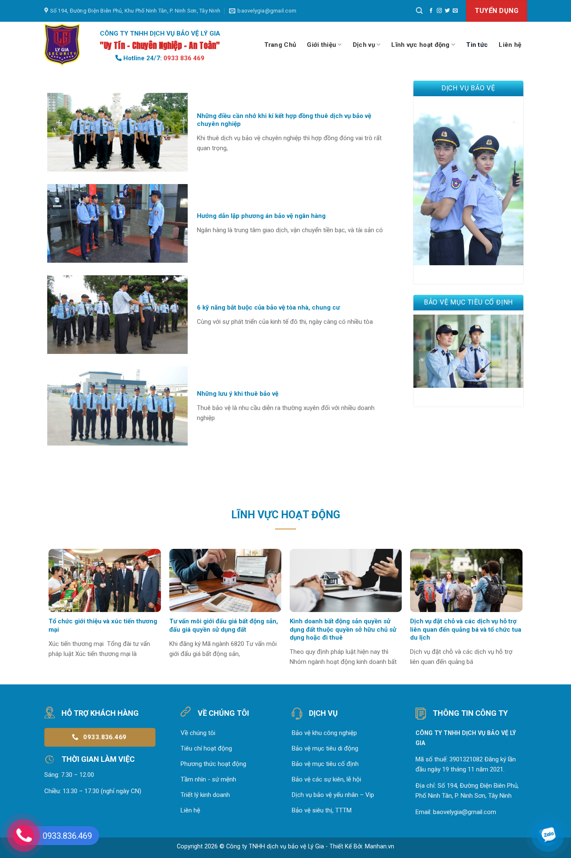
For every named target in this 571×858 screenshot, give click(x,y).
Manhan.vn (379, 846)
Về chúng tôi (198, 733)
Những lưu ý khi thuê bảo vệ (237, 393)
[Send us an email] (455, 11)
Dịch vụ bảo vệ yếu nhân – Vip (333, 795)
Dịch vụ (364, 45)
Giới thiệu (321, 45)
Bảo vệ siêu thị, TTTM (322, 810)
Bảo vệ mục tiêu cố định (325, 764)
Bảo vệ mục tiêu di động (325, 748)
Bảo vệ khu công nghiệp (324, 733)
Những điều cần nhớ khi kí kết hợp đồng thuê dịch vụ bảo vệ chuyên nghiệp (284, 120)
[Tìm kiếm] (419, 11)
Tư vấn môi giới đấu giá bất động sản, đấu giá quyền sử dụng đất (223, 625)
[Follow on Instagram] (439, 11)
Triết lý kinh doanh (205, 795)
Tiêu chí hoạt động (206, 748)
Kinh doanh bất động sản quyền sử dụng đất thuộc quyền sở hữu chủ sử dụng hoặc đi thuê (343, 629)
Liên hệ (510, 45)
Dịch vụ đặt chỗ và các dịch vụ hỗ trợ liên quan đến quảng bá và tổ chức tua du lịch (465, 629)
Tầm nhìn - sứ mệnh (208, 779)
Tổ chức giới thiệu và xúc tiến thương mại (102, 625)
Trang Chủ (280, 45)
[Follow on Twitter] (447, 11)
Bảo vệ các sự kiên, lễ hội (326, 779)
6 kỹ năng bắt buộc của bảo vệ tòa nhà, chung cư (268, 307)
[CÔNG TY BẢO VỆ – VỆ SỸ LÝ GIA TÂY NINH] (63, 45)
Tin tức (477, 45)
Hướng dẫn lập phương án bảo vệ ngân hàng (261, 216)
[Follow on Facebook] (430, 11)
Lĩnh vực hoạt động (420, 45)
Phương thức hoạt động (213, 764)
